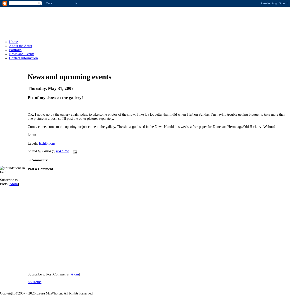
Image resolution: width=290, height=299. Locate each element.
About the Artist (20, 46)
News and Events (21, 54)
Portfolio (15, 50)
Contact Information (23, 58)
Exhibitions (47, 143)
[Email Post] (74, 151)
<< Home (34, 282)
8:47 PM (62, 151)
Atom (14, 184)
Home (13, 42)
